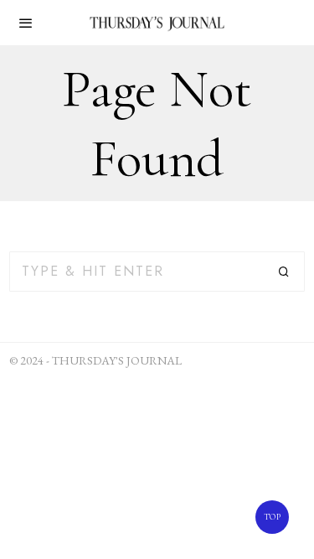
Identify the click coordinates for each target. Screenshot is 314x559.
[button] (285, 271)
